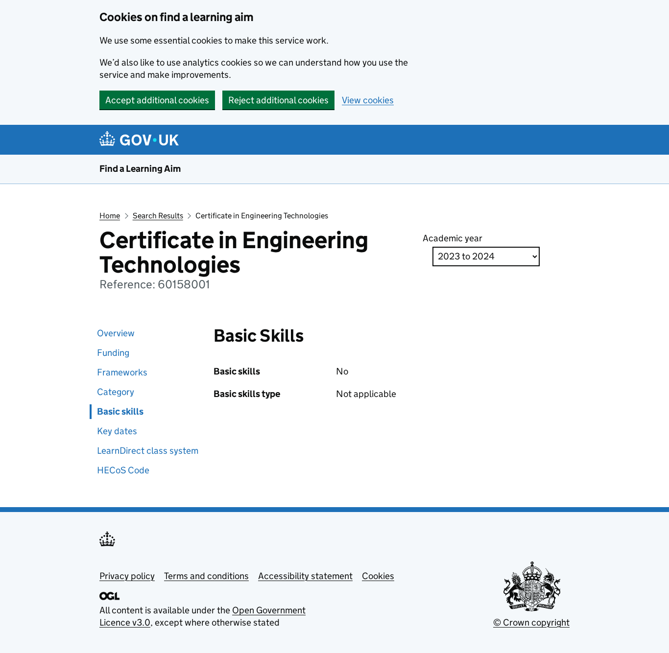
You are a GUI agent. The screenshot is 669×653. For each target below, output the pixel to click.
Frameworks (122, 372)
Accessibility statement (305, 576)
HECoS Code (123, 470)
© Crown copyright (531, 622)
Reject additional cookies (278, 100)
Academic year (452, 238)
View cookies (368, 100)
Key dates (117, 431)
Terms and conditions (206, 576)
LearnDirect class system (147, 450)
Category (115, 391)
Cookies (378, 576)
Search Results (158, 215)
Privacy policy (127, 576)
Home (109, 215)
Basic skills (120, 411)
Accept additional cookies (157, 100)
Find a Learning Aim (140, 168)
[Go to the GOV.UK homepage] (140, 140)
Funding (113, 352)
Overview (116, 333)
